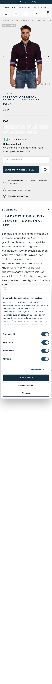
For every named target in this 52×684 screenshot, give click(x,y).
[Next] (48, 56)
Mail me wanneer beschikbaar (22, 169)
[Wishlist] (26, 13)
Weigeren (26, 393)
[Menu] (6, 13)
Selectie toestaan (26, 385)
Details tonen (37, 370)
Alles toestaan (26, 378)
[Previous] (3, 56)
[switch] (45, 342)
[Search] (36, 13)
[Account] (16, 13)
